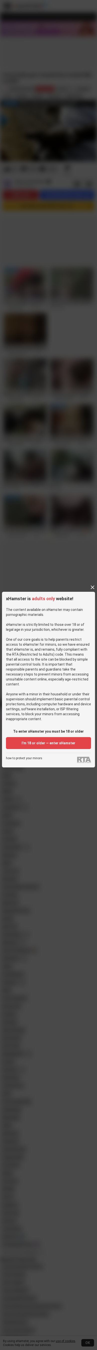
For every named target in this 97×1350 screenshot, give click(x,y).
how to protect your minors (24, 758)
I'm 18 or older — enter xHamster (48, 743)
